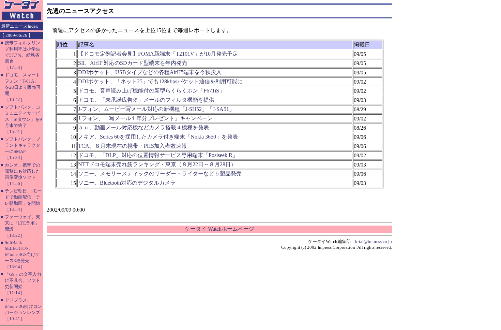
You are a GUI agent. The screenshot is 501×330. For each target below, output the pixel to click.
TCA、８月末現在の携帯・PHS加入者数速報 (132, 146)
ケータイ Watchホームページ (219, 229)
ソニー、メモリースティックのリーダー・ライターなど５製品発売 (160, 173)
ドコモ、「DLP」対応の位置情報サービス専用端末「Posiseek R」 (158, 155)
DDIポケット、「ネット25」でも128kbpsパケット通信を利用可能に (160, 81)
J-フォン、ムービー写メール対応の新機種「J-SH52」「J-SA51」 (156, 109)
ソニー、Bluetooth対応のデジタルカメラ (127, 183)
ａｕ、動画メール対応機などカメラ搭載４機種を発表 (143, 127)
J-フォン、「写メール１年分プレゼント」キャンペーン (145, 118)
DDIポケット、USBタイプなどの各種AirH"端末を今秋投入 (150, 72)
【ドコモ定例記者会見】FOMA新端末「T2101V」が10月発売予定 (158, 54)
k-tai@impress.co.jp (373, 241)
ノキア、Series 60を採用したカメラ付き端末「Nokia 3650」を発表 (158, 137)
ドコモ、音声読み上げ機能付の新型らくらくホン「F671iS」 (151, 91)
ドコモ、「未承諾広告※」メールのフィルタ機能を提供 (146, 100)
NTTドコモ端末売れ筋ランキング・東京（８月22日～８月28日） (157, 164)
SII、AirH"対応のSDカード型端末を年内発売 (132, 63)
